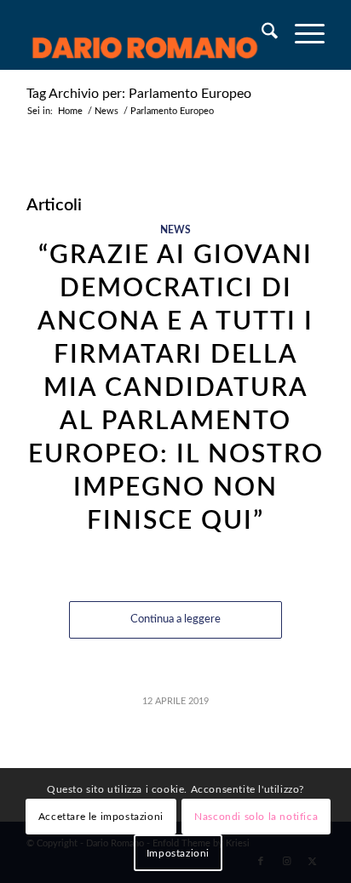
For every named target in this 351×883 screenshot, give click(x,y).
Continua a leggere (175, 619)
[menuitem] (261, 35)
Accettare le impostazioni (101, 816)
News (175, 230)
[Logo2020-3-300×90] (145, 35)
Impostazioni (178, 853)
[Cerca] (261, 35)
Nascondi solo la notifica (256, 816)
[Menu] (301, 35)
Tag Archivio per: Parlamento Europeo (138, 93)
